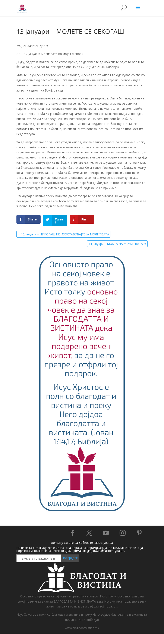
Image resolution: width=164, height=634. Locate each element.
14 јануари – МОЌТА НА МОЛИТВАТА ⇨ (117, 244)
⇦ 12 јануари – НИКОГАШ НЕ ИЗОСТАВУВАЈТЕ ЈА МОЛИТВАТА (63, 234)
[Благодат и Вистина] (82, 511)
